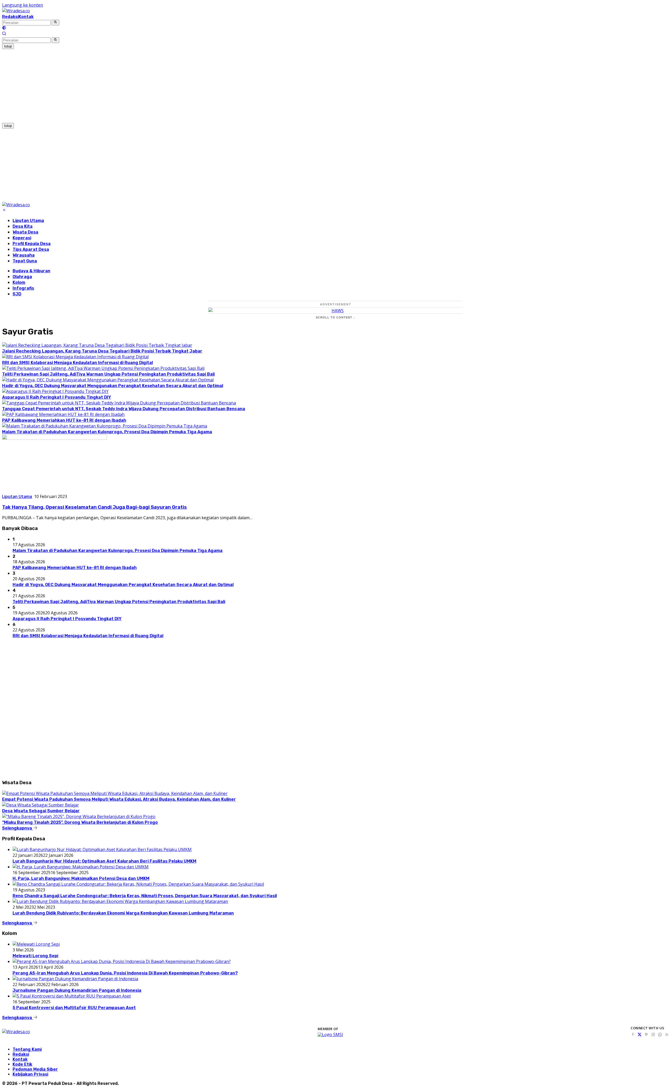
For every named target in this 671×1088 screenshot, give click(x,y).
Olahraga (22, 276)
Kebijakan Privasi (30, 1074)
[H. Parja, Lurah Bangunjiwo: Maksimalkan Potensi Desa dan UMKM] (81, 867)
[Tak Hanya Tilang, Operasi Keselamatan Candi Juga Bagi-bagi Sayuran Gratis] (54, 438)
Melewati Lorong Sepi (35, 955)
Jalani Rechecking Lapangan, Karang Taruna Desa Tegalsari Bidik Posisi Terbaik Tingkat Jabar (102, 351)
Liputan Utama (28, 220)
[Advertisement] (159, 85)
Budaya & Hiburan (31, 270)
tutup (8, 46)
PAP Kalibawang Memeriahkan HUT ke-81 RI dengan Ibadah (64, 420)
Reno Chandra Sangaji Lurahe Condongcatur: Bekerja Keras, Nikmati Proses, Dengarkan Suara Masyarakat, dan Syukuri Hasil (145, 895)
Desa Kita (23, 226)
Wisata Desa (25, 232)
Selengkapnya (17, 828)
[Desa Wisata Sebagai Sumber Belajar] (40, 805)
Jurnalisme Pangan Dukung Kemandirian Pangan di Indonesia (77, 990)
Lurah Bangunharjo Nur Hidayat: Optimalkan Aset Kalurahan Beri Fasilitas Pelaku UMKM (104, 861)
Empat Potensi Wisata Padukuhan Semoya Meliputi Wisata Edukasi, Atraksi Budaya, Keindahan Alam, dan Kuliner (119, 799)
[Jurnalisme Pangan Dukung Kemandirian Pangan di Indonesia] (75, 979)
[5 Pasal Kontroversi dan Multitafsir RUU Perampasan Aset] (72, 996)
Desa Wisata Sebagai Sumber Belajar (41, 810)
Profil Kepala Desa (32, 243)
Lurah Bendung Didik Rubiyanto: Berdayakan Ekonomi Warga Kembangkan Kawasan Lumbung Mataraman (123, 913)
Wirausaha (24, 255)
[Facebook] (633, 1034)
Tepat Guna (25, 260)
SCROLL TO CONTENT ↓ (335, 317)
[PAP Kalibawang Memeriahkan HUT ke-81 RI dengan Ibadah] (63, 414)
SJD (17, 293)
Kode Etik (22, 1064)
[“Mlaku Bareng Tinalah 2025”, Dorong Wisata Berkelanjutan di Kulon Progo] (78, 816)
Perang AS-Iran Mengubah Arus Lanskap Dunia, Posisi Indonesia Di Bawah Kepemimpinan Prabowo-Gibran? (125, 973)
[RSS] (667, 1034)
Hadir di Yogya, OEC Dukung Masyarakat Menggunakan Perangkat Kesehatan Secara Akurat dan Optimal (112, 385)
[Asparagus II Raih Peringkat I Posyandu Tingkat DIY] (55, 391)
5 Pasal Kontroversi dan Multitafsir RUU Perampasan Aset (74, 1007)
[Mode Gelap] (4, 28)
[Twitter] (639, 1034)
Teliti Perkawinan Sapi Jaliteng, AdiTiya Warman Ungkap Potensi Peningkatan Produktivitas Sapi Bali (108, 374)
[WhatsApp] (660, 1034)
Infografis (23, 288)
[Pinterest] (646, 1034)
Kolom (19, 282)
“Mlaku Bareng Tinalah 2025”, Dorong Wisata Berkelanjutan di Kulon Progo (80, 822)
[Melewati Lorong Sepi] (36, 944)
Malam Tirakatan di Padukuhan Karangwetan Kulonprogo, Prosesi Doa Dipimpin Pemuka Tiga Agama (107, 431)
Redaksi (10, 16)
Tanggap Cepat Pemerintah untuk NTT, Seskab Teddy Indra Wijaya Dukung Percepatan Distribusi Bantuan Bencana (123, 408)
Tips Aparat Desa (31, 249)
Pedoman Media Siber (35, 1069)
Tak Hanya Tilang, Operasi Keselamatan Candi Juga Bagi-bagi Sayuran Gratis (94, 507)
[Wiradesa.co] (16, 11)
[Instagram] (653, 1034)
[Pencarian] (4, 34)
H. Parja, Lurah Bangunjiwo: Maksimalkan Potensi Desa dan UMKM (81, 878)
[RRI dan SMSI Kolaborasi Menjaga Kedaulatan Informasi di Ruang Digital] (75, 357)
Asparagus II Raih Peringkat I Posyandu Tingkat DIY (56, 397)
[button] (55, 22)
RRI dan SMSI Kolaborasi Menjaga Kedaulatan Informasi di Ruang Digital (77, 362)
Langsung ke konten (22, 5)
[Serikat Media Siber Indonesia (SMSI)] (330, 1034)
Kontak (26, 16)
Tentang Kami (27, 1049)
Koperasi (22, 237)
